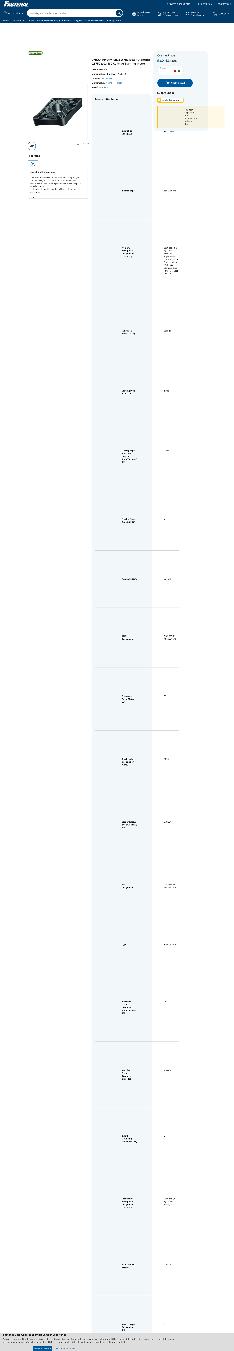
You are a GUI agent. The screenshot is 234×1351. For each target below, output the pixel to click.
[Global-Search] (119, 13)
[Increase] (179, 70)
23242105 (107, 78)
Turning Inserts (114, 20)
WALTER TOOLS (116, 82)
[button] (180, 4)
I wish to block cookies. (65, 1348)
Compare (85, 143)
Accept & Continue (42, 1348)
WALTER (103, 87)
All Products (18, 20)
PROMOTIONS (224, 4)
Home (6, 20)
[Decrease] (175, 70)
